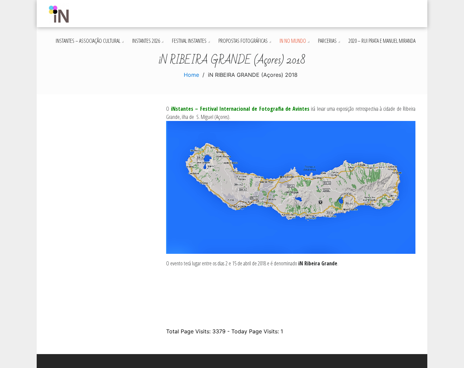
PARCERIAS (327, 41)
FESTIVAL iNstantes (189, 41)
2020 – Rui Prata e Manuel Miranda (382, 41)
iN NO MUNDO (293, 41)
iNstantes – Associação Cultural (88, 41)
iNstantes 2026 (146, 41)
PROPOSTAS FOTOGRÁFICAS (243, 41)
